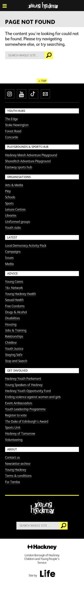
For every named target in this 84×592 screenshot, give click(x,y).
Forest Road (13, 131)
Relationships (14, 336)
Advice (12, 273)
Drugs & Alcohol (16, 312)
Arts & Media (14, 185)
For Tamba (12, 482)
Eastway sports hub (18, 167)
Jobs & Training (15, 330)
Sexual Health (14, 300)
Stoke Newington (17, 125)
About (12, 449)
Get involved (17, 370)
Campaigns (13, 251)
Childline (11, 343)
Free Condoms (15, 306)
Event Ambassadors (18, 403)
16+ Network (14, 288)
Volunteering (13, 440)
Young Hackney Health (20, 294)
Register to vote (16, 415)
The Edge (11, 119)
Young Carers (14, 281)
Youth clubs (13, 228)
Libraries (10, 215)
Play (8, 191)
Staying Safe (13, 355)
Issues (9, 258)
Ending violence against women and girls (33, 397)
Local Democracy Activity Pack (25, 245)
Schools (10, 197)
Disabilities (12, 318)
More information (42, 5)
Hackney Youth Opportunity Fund (28, 391)
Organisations (19, 177)
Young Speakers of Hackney (24, 385)
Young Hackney (15, 470)
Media (9, 264)
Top (43, 80)
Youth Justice (14, 349)
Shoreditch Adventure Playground (28, 161)
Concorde (11, 137)
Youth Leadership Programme (25, 409)
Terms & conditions (18, 476)
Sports (9, 203)
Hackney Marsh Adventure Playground (31, 155)
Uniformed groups (17, 222)
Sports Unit (13, 427)
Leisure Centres (15, 209)
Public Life (47, 573)
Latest (12, 237)
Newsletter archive (17, 464)
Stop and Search (16, 361)
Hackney (42, 547)
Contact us (12, 457)
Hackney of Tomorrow (20, 433)
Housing (10, 324)
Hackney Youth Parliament (23, 379)
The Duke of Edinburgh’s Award (26, 421)
